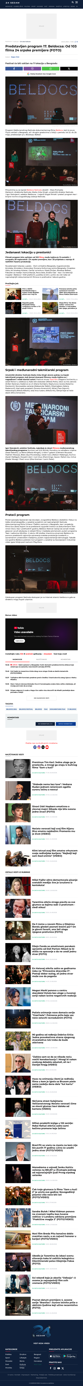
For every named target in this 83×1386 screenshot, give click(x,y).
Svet (45, 6)
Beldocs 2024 (11, 709)
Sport (33, 6)
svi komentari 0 (45, 724)
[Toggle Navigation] (76, 2)
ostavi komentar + (65, 724)
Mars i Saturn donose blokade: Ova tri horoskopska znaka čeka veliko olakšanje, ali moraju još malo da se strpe (43, 685)
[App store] (55, 1356)
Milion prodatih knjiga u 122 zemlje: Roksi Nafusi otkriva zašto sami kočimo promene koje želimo (52, 1126)
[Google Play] (69, 1356)
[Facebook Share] (14, 68)
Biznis (73, 6)
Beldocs (59, 130)
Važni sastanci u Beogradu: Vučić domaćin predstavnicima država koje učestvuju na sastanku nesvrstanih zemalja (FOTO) (42, 666)
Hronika (52, 6)
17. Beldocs (72, 709)
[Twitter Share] (69, 68)
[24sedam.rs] (12, 3)
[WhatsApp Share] (50, 68)
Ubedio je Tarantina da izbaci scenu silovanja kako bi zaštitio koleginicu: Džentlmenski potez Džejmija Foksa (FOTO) (53, 1260)
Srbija (22, 1368)
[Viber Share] (32, 68)
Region (37, 1358)
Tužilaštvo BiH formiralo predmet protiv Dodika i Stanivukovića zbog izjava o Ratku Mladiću (43, 679)
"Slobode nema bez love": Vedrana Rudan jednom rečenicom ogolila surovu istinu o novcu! (52, 787)
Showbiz (40, 6)
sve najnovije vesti (41, 698)
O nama (10, 1375)
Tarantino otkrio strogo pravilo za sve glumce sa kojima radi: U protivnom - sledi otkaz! (53, 905)
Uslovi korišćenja (69, 1375)
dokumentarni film (57, 709)
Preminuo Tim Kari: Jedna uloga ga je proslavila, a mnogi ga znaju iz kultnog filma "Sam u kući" (54, 765)
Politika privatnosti (55, 1375)
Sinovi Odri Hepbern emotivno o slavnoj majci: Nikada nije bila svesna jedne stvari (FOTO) (54, 809)
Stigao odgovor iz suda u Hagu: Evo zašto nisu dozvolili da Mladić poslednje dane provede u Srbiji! (42, 691)
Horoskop (38, 1361)
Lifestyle (66, 6)
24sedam (48, 654)
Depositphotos (41, 1378)
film (45, 709)
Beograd (37, 1354)
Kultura (15, 41)
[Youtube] (47, 747)
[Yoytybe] (58, 1368)
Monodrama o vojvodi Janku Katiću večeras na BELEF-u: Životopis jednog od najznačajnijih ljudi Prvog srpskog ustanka (54, 1171)
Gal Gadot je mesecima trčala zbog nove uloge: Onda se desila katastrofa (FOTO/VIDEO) (39, 672)
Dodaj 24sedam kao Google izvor (43, 74)
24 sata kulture (25, 41)
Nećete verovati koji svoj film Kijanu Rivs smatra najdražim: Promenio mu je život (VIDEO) (53, 831)
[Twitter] (43, 747)
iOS (21, 654)
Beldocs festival (26, 709)
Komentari (66, 659)
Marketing (34, 1375)
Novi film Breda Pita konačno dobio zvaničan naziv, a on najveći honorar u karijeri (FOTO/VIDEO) (54, 1236)
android (29, 654)
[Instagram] (38, 747)
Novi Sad (37, 1364)
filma (41, 257)
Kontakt (17, 1375)
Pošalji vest (43, 1375)
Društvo (59, 6)
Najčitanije (41, 659)
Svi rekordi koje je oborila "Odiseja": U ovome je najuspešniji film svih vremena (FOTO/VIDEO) (54, 1281)
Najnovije (8, 6)
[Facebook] (34, 747)
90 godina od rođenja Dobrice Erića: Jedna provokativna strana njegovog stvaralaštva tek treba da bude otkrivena (53, 1039)
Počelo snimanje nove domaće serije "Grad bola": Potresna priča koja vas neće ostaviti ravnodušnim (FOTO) (53, 1015)
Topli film (54, 379)
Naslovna (8, 41)
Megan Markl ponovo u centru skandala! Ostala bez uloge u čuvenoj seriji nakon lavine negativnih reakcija (54, 993)
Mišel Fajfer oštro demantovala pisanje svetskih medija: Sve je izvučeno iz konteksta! (55, 883)
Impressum (25, 1375)
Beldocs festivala (34, 190)
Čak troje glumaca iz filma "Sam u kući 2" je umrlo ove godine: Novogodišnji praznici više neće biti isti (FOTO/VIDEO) (54, 1193)
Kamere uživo (18, 6)
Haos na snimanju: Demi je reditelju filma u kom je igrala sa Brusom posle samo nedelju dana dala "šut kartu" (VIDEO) (54, 1083)
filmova (55, 448)
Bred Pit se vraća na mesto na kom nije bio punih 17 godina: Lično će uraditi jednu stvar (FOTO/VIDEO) (55, 1148)
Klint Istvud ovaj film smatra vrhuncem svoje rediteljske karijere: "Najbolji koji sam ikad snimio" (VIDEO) (55, 853)
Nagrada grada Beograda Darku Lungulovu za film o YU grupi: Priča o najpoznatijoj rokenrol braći (31, 305)
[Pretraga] (72, 2)
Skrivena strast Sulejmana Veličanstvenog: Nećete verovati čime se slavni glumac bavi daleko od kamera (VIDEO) (54, 1105)
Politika (27, 6)
